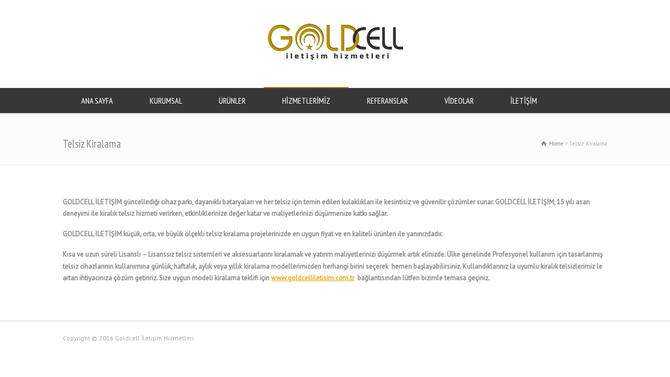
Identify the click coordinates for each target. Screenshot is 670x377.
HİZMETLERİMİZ (306, 100)
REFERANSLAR (387, 100)
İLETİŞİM (523, 100)
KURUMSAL (166, 100)
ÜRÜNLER (232, 100)
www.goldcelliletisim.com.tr (312, 277)
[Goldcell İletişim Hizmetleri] (335, 57)
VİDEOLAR (459, 100)
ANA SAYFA (97, 100)
